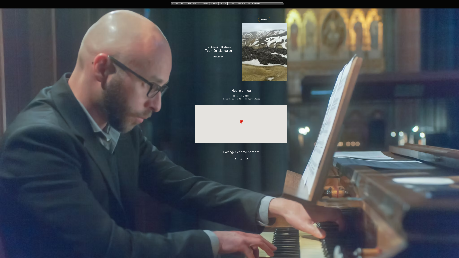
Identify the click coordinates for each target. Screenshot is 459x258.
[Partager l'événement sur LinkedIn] (247, 159)
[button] (232, 3)
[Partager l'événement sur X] (241, 159)
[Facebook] (286, 4)
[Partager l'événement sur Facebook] (235, 159)
